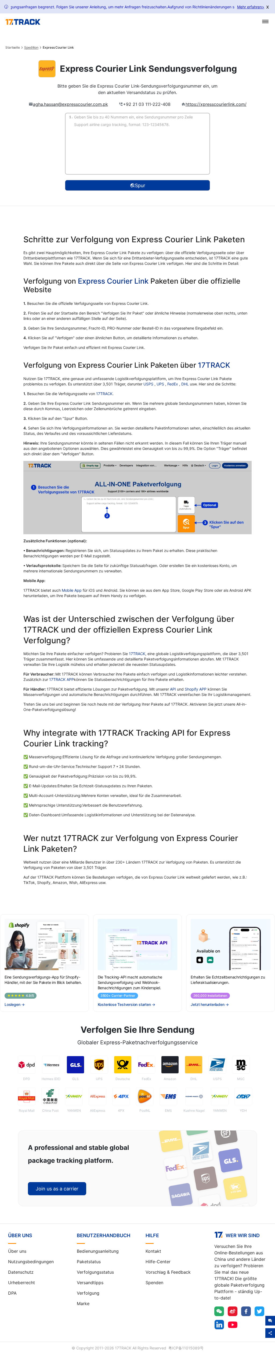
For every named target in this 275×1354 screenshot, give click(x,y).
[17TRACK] (22, 22)
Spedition (31, 47)
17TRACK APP (61, 679)
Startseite (12, 47)
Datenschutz (21, 1272)
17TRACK (214, 365)
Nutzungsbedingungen (31, 1261)
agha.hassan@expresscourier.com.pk (70, 104)
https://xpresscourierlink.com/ (216, 104)
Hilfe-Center (158, 1261)
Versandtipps (90, 1282)
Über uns (17, 1251)
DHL (185, 384)
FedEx (173, 384)
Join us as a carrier (57, 1188)
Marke (83, 1303)
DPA (12, 1293)
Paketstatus (89, 1261)
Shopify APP (196, 689)
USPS (148, 384)
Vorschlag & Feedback (168, 1272)
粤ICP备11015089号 (186, 1348)
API (173, 689)
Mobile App (72, 590)
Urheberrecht (21, 1282)
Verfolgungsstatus (95, 1272)
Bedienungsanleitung (98, 1251)
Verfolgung (88, 1293)
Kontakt (153, 1251)
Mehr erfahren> (250, 7)
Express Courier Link (113, 281)
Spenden (154, 1282)
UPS (161, 384)
